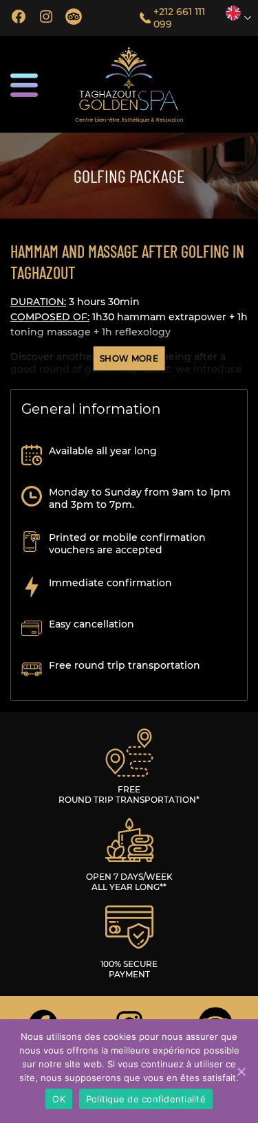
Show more (129, 358)
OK (58, 1098)
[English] (233, 13)
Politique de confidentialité (146, 1098)
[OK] (241, 1071)
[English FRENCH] (237, 13)
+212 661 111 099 (179, 17)
